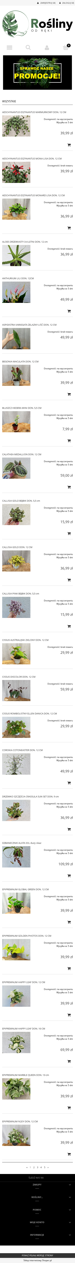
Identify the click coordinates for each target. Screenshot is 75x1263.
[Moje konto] (47, 48)
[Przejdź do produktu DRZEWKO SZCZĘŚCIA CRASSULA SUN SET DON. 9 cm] (16, 810)
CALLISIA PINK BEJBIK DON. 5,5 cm (20, 593)
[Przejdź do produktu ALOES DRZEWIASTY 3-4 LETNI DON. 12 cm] (16, 255)
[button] (9, 48)
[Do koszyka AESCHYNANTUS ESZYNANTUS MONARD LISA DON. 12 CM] (69, 228)
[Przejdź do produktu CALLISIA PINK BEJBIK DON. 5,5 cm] (16, 607)
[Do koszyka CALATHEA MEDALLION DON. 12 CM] (69, 487)
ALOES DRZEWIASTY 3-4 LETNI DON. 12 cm (25, 241)
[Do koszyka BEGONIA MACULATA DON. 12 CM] (69, 394)
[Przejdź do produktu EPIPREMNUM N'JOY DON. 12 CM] (16, 1135)
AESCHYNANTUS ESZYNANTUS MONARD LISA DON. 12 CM (33, 195)
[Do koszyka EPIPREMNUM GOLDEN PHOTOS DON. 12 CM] (69, 968)
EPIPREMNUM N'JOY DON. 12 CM (20, 1121)
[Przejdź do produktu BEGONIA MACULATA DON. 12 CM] (16, 375)
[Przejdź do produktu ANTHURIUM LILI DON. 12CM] (16, 292)
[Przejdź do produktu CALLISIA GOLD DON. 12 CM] (16, 561)
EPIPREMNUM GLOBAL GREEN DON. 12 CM (25, 889)
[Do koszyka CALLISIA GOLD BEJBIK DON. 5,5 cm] (69, 533)
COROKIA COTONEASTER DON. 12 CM (22, 750)
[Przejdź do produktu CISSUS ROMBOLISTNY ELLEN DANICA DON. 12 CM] (16, 727)
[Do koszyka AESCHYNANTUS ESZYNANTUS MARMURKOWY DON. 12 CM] (69, 145)
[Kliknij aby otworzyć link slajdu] (37, 72)
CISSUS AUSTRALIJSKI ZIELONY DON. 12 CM (25, 640)
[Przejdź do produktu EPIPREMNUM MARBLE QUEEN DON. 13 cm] (16, 1088)
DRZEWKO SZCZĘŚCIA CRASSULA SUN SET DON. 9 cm (30, 796)
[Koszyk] (65, 47)
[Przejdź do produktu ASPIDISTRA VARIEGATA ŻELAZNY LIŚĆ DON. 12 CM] (16, 338)
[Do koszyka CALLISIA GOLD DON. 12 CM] (69, 580)
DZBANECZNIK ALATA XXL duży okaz (21, 843)
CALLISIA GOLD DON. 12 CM (17, 547)
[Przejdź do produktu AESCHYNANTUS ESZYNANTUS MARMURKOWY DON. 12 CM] (16, 126)
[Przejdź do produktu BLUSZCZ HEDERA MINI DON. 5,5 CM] (16, 421)
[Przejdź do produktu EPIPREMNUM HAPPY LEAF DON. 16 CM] (16, 1042)
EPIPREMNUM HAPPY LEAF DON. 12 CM (23, 982)
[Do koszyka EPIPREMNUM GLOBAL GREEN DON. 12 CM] (69, 922)
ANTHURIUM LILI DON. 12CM (18, 278)
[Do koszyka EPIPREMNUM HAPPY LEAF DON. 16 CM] (69, 1061)
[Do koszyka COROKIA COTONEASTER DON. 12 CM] (69, 783)
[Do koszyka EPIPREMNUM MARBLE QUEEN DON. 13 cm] (69, 1108)
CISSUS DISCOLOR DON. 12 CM (18, 676)
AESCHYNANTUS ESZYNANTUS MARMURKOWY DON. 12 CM (34, 112)
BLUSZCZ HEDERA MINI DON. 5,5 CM (22, 408)
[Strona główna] (37, 23)
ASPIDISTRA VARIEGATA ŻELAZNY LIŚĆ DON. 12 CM (29, 324)
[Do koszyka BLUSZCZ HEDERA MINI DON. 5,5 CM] (69, 440)
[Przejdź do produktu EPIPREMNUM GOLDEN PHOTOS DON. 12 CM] (16, 949)
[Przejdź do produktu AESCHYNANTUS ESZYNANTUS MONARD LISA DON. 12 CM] (16, 209)
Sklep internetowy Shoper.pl (37, 1260)
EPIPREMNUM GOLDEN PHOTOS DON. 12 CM (26, 935)
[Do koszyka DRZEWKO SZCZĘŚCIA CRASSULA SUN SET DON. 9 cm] (69, 829)
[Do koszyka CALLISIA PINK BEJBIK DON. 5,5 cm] (69, 626)
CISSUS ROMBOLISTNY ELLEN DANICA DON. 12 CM (29, 713)
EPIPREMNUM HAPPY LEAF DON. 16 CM (23, 1028)
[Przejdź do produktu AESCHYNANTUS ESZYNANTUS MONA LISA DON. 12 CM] (16, 172)
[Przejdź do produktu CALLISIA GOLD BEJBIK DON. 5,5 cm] (16, 514)
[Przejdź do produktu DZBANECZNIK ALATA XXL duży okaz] (16, 856)
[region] (37, 72)
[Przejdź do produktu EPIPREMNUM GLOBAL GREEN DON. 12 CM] (16, 903)
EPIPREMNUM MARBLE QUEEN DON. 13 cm (25, 1075)
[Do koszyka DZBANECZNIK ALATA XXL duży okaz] (69, 875)
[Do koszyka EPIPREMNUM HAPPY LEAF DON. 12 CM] (69, 1015)
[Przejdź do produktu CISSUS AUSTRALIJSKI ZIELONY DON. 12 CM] (16, 653)
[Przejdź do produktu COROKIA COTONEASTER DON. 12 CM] (16, 763)
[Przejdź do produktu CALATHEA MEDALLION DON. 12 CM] (16, 468)
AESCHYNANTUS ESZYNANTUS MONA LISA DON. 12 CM (32, 158)
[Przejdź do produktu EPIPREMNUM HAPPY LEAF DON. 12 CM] (16, 996)
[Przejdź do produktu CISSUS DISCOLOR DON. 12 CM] (16, 690)
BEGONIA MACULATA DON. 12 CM (20, 361)
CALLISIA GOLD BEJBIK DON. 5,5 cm (21, 500)
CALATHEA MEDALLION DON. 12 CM (21, 454)
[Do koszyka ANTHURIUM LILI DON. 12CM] (69, 311)
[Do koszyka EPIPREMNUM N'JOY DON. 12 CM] (69, 1154)
